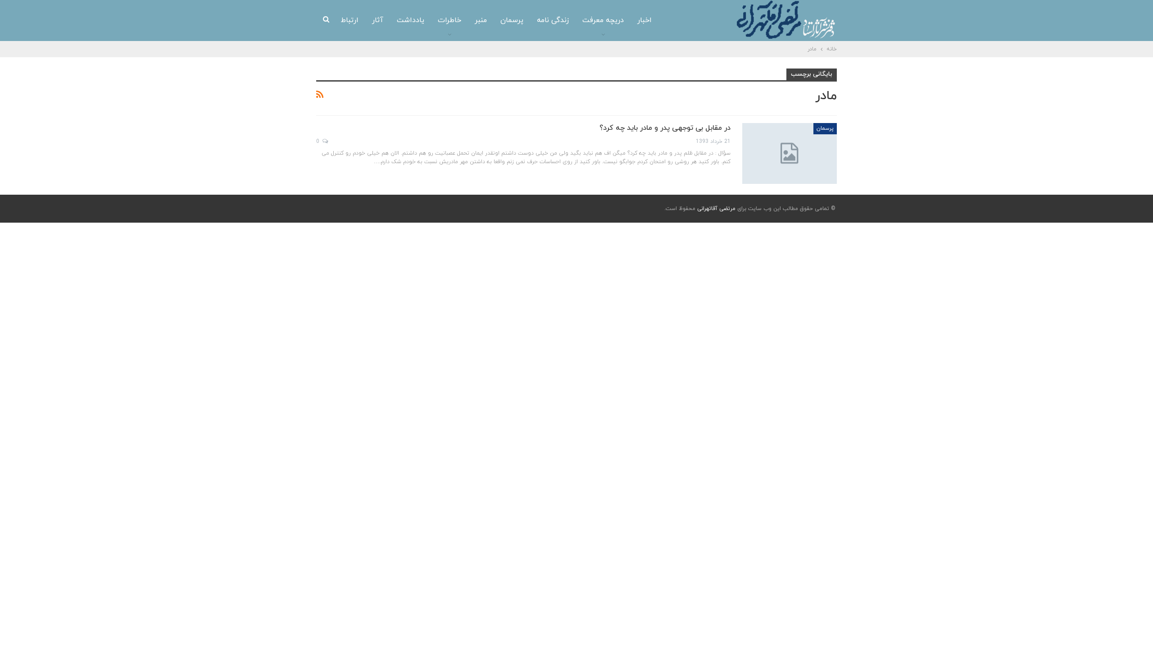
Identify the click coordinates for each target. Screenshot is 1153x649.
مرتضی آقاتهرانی (716, 208)
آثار (377, 20)
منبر (481, 20)
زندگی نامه (553, 20)
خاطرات (449, 20)
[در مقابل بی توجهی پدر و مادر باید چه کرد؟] (789, 153)
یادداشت (410, 20)
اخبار (644, 20)
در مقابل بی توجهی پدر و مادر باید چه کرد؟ (665, 128)
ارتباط (350, 20)
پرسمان (511, 20)
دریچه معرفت (603, 20)
